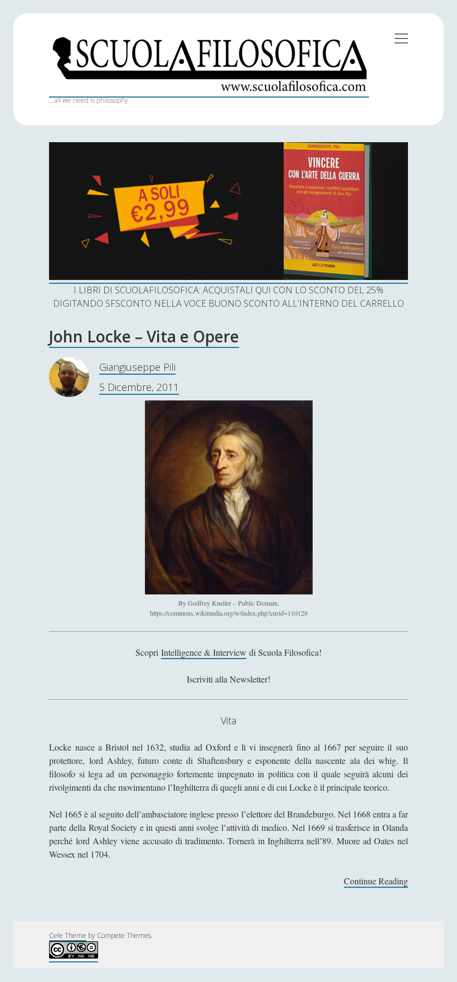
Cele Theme (67, 935)
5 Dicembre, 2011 (139, 387)
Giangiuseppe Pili (137, 367)
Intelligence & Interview (203, 652)
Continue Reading (376, 881)
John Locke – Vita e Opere (144, 336)
